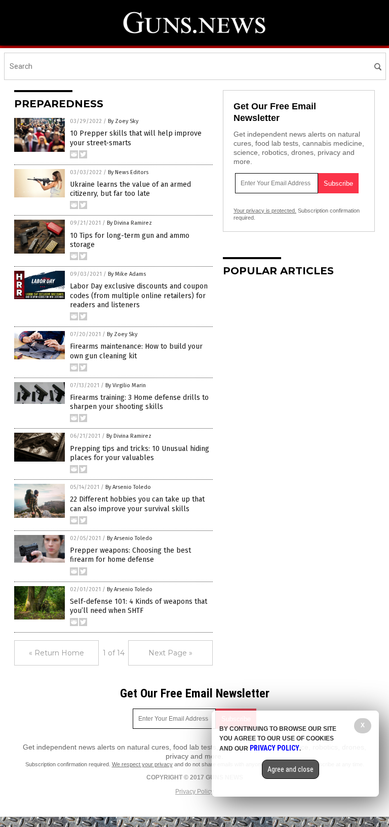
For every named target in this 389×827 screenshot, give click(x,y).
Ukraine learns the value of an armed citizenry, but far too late (130, 189)
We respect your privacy (142, 764)
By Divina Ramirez (129, 223)
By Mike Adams (127, 274)
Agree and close (290, 769)
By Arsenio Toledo (128, 487)
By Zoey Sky (123, 121)
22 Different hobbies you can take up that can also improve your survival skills (137, 504)
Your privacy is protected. (265, 211)
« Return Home (56, 652)
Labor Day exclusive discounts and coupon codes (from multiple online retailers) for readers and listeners (139, 295)
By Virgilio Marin (125, 385)
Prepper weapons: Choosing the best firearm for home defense (130, 555)
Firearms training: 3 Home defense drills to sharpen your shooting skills (139, 402)
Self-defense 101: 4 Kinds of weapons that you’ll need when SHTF (138, 606)
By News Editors (128, 172)
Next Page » (170, 652)
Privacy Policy (194, 791)
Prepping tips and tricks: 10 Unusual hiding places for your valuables (139, 453)
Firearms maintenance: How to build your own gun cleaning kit (136, 351)
